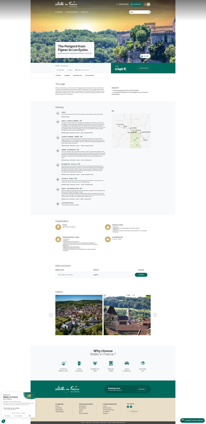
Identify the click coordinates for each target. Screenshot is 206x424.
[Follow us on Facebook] (131, 407)
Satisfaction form (107, 408)
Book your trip (144, 68)
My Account (137, 4)
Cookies (109, 422)
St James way (59, 12)
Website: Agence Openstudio (118, 422)
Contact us (84, 12)
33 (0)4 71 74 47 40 (124, 4)
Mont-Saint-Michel (83, 413)
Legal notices (96, 422)
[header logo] (66, 4)
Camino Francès (58, 408)
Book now (142, 389)
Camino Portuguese (59, 412)
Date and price (89, 75)
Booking (141, 274)
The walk (58, 75)
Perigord (81, 410)
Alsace (80, 412)
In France (57, 406)
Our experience (106, 412)
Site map (83, 422)
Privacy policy (103, 422)
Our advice (105, 413)
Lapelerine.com (134, 411)
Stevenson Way (82, 406)
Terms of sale (89, 422)
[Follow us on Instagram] (128, 407)
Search (131, 12)
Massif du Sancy (82, 408)
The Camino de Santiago (108, 410)
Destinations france (72, 12)
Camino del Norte (59, 410)
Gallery (146, 56)
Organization (77, 75)
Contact (105, 406)
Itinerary (67, 75)
